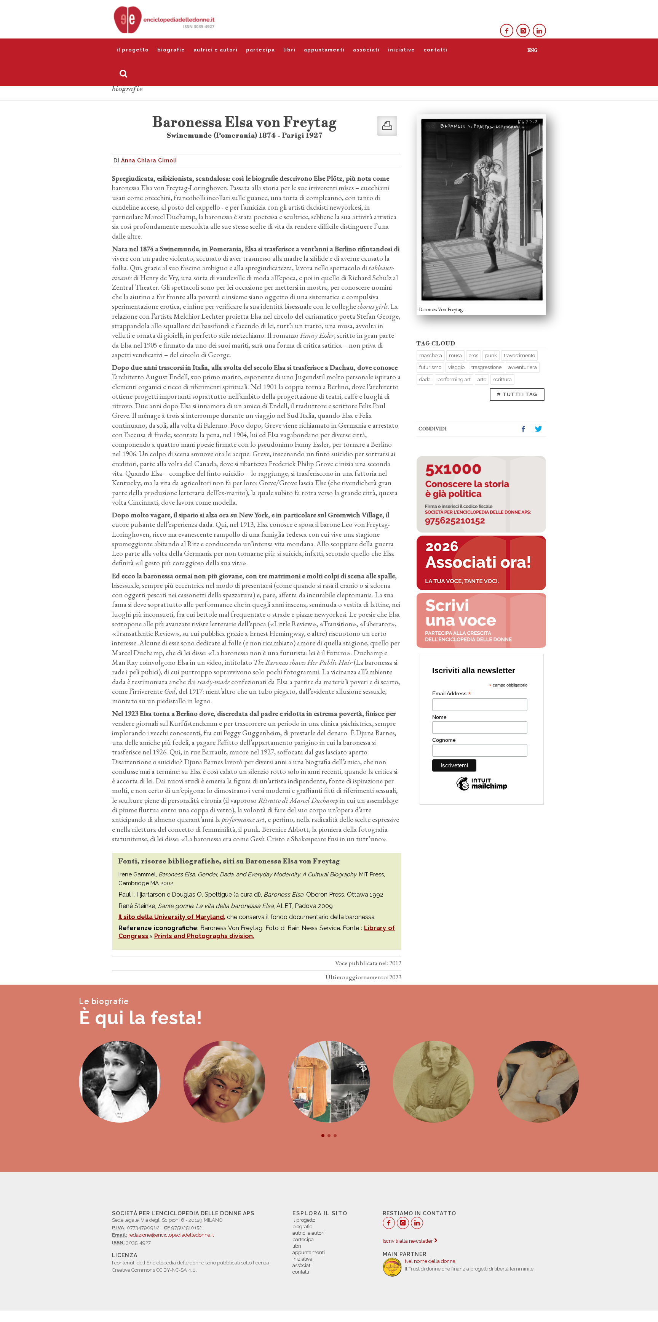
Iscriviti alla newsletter (408, 1241)
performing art (454, 379)
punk (491, 355)
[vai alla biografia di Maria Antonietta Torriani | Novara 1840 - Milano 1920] (120, 1082)
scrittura (502, 379)
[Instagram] (523, 30)
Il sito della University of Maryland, (171, 917)
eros (473, 355)
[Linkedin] (539, 30)
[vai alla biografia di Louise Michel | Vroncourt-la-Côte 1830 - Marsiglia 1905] (433, 1082)
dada (425, 379)
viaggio (456, 367)
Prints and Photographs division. (204, 936)
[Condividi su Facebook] (523, 429)
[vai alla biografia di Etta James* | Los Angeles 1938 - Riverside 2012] (224, 1082)
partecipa (260, 50)
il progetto (133, 50)
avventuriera (522, 367)
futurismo (430, 367)
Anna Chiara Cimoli (149, 160)
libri (289, 50)
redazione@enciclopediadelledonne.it (171, 1235)
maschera (430, 355)
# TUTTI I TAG (517, 394)
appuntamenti (324, 50)
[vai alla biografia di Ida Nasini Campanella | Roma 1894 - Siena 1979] (538, 1082)
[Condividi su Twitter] (538, 429)
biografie (171, 50)
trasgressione (486, 367)
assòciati (366, 50)
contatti (435, 50)
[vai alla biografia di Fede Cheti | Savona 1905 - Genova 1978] (329, 1082)
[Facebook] (506, 30)
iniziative (401, 50)
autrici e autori (215, 50)
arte (482, 379)
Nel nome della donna (430, 1261)
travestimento (519, 355)
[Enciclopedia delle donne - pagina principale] (165, 19)
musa (455, 355)
